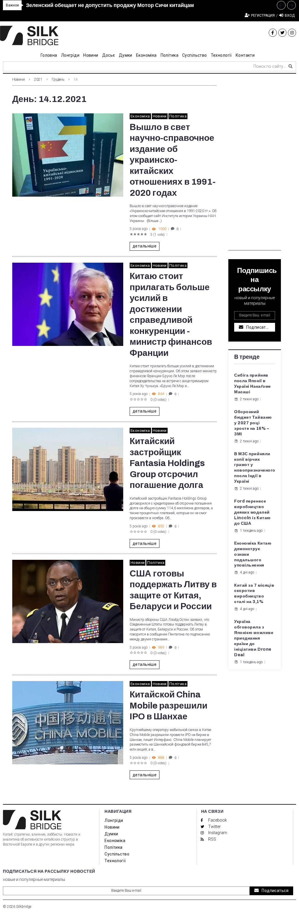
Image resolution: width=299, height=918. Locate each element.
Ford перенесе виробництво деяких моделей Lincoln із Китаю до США (252, 512)
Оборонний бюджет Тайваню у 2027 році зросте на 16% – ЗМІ (253, 423)
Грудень (58, 79)
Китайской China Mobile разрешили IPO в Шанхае (168, 705)
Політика (178, 116)
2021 (38, 79)
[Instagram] (292, 33)
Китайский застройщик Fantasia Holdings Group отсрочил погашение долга (167, 463)
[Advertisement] (254, 162)
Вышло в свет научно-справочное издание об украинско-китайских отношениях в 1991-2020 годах (172, 160)
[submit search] (290, 66)
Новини (18, 79)
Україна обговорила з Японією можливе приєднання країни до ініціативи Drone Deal (253, 638)
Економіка (140, 116)
